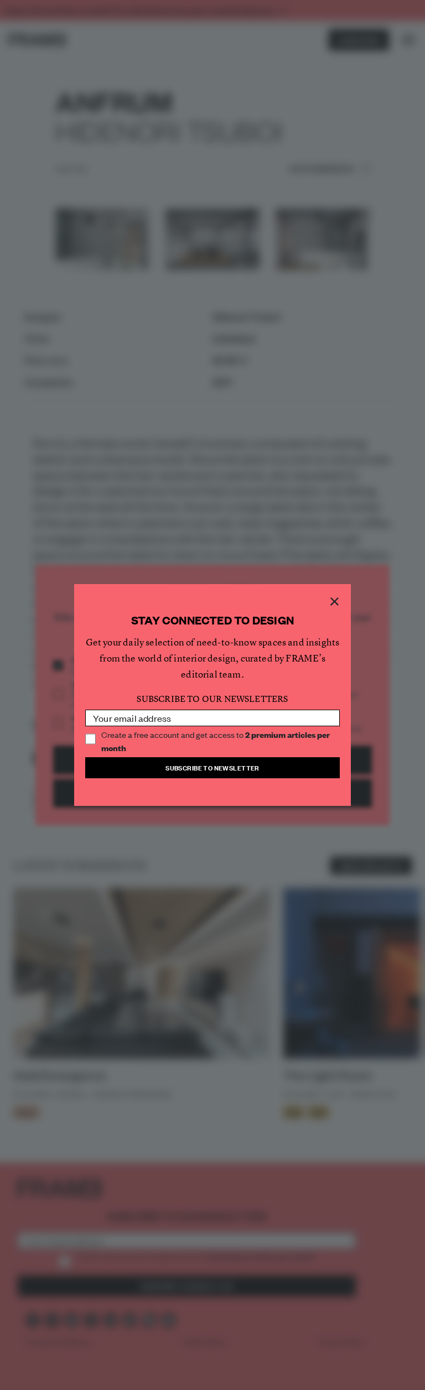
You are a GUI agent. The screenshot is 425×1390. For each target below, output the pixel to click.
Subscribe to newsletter (212, 767)
